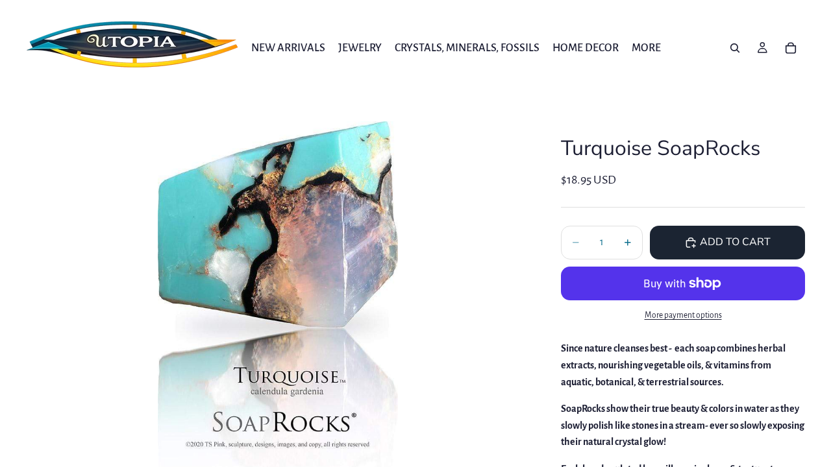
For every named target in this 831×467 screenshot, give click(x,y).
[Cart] (790, 48)
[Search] (735, 48)
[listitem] (646, 47)
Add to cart (735, 242)
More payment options (683, 315)
